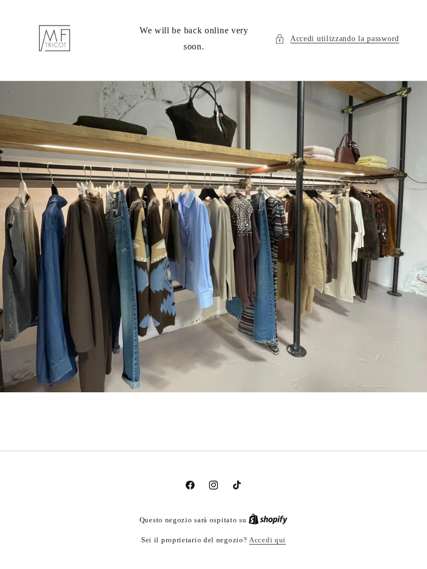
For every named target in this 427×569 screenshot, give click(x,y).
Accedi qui (267, 540)
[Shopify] (268, 520)
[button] (337, 39)
